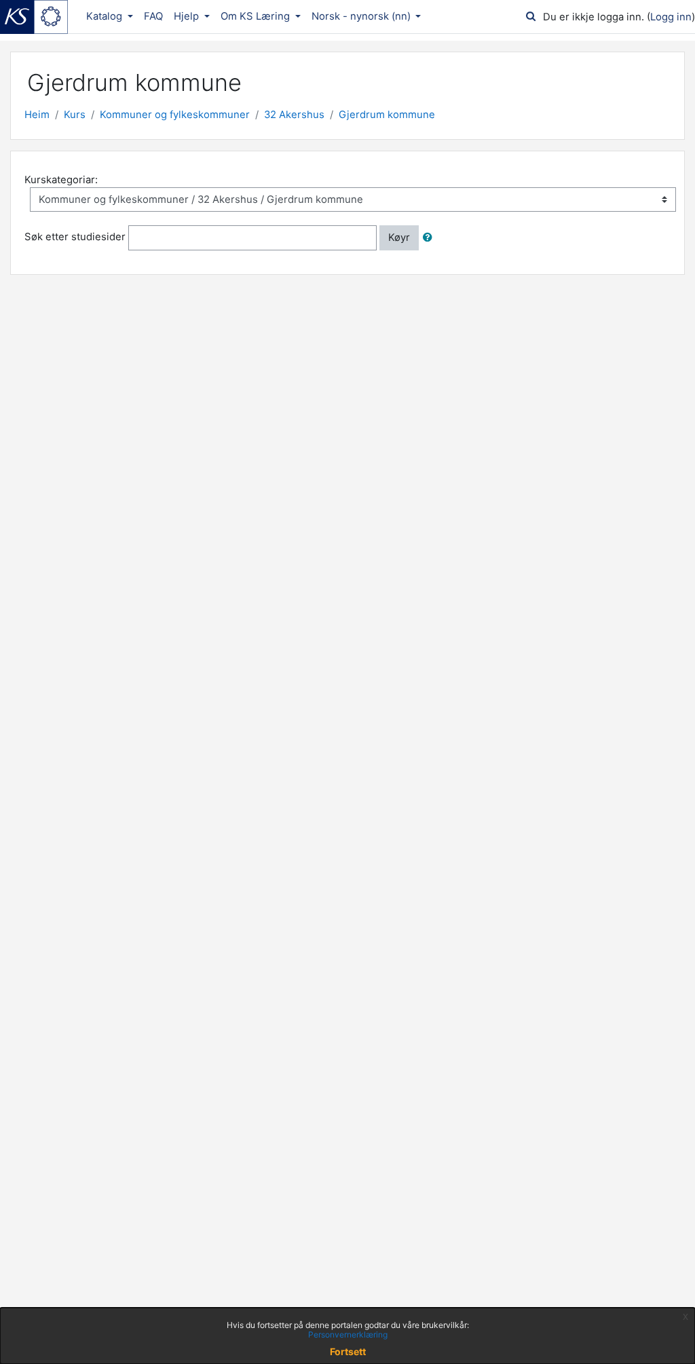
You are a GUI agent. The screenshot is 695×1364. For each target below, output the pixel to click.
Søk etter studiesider (75, 237)
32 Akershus (294, 115)
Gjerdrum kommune (387, 115)
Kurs (75, 115)
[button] (430, 237)
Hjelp (188, 16)
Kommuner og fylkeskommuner (175, 115)
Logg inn (671, 17)
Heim (37, 115)
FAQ (153, 16)
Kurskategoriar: (61, 180)
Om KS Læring (257, 16)
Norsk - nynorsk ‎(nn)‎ (362, 16)
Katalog (105, 16)
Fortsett (348, 1351)
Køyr (399, 237)
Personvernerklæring (348, 1334)
